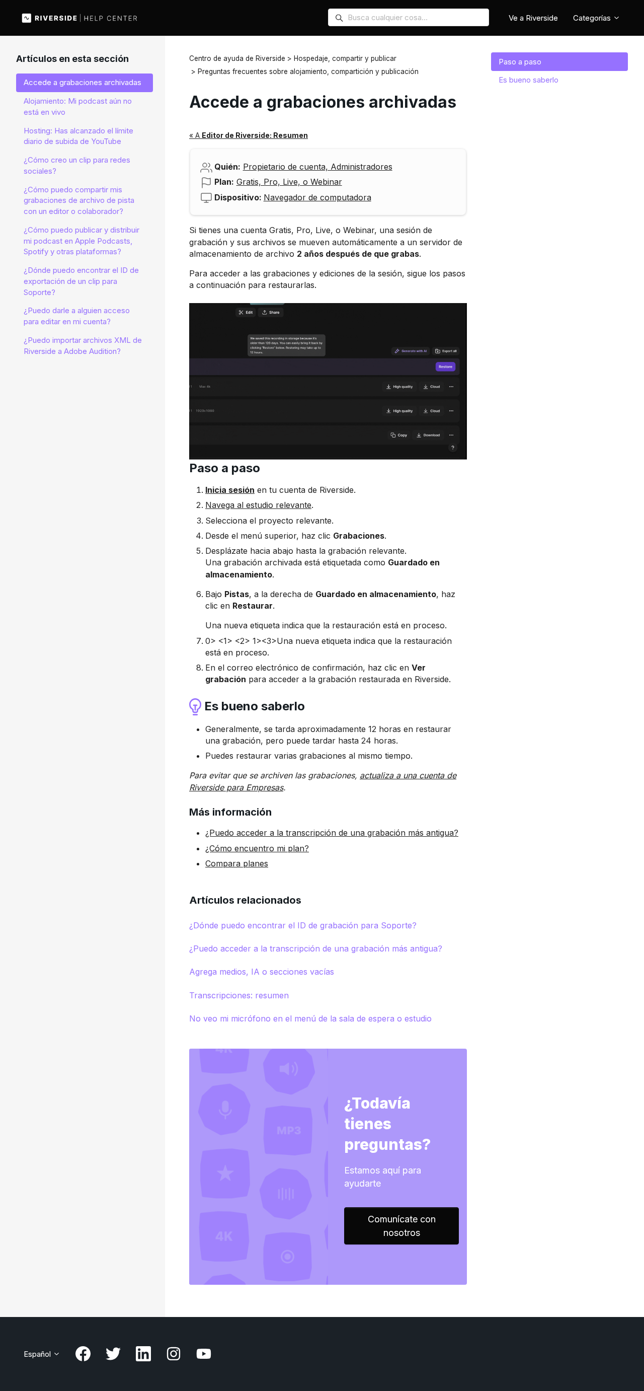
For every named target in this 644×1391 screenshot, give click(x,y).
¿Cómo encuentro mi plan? (257, 848)
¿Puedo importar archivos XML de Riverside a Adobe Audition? (83, 345)
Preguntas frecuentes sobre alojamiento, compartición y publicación (308, 71)
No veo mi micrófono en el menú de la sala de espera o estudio (310, 1018)
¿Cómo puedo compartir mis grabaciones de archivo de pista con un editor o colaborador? (79, 200)
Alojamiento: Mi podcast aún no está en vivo (78, 106)
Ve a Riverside (533, 18)
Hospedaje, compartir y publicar (345, 58)
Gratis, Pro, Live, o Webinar (289, 182)
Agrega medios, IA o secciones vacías (261, 972)
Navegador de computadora (317, 197)
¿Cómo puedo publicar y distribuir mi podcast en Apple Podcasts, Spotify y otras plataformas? (81, 241)
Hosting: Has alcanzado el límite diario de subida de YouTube (78, 136)
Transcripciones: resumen (239, 995)
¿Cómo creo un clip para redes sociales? (77, 165)
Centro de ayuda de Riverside (237, 58)
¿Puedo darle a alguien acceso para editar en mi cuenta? (77, 316)
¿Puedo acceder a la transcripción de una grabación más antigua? (331, 833)
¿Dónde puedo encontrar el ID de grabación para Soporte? (303, 925)
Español (38, 1354)
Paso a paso (520, 61)
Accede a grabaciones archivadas (82, 82)
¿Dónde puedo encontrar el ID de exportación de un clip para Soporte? (81, 281)
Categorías (593, 18)
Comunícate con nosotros (402, 1226)
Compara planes (236, 863)
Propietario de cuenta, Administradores (317, 167)
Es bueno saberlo (528, 80)
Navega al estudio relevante (258, 505)
